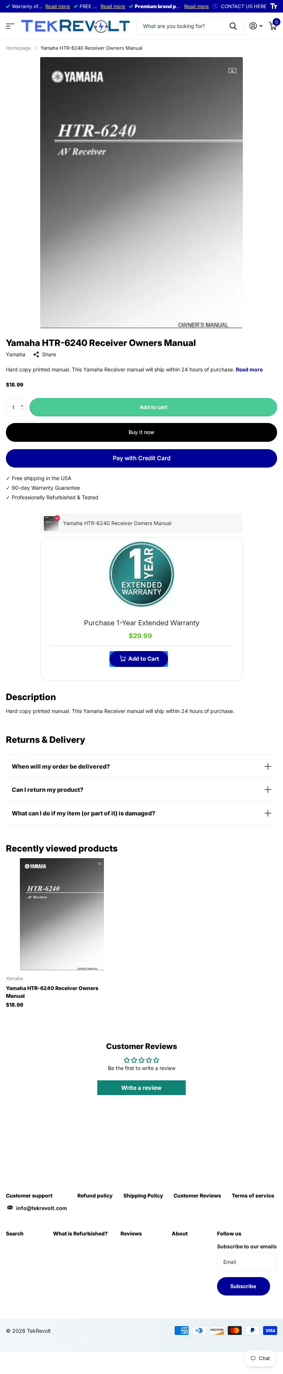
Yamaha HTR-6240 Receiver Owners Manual (52, 992)
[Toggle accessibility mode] (273, 6)
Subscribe (243, 1286)
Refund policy (95, 1195)
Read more (57, 6)
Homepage (18, 48)
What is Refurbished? (80, 1233)
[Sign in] (256, 26)
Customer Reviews (197, 1195)
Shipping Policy (143, 1195)
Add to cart (153, 407)
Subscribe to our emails (247, 1246)
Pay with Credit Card (142, 458)
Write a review (141, 1087)
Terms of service (253, 1195)
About (180, 1233)
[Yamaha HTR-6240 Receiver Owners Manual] (62, 914)
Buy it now (141, 432)
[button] (23, 400)
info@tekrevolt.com (41, 1208)
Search (15, 1233)
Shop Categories (10, 26)
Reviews (131, 1233)
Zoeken (233, 26)
